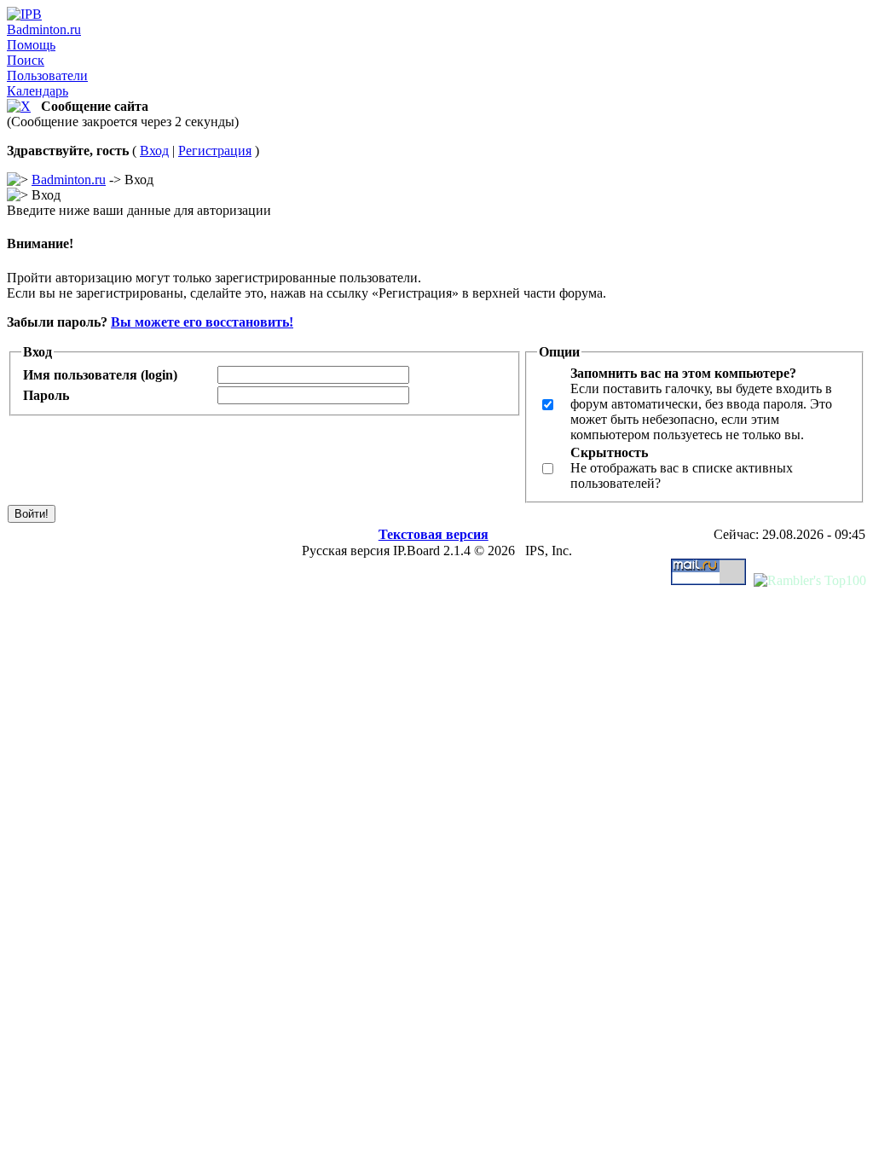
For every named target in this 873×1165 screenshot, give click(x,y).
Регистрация (214, 150)
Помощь (31, 45)
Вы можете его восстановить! (202, 322)
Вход (154, 150)
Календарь (37, 91)
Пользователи (47, 75)
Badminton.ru (44, 29)
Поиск (25, 60)
